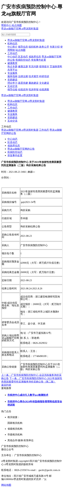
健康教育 (12, 63)
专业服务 (12, 73)
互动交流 (12, 86)
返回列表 (6, 385)
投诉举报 (34, 89)
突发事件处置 (38, 60)
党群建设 (12, 79)
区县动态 (23, 56)
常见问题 (34, 66)
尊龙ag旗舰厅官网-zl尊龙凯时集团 (19, 28)
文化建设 (44, 83)
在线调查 (44, 89)
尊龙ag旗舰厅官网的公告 (21, 148)
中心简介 (12, 46)
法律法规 (23, 76)
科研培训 (44, 76)
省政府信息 (35, 56)
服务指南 (12, 76)
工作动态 (12, 53)
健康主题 (23, 66)
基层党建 (23, 83)
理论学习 (12, 83)
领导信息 (23, 46)
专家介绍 (55, 46)
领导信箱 (12, 89)
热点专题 (12, 66)
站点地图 (20, 50)
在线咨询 (23, 89)
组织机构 (34, 46)
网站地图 (6, 485)
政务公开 (44, 46)
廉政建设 (34, 83)
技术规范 (34, 76)
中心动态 (12, 56)
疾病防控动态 (23, 60)
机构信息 (12, 43)
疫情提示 (44, 66)
